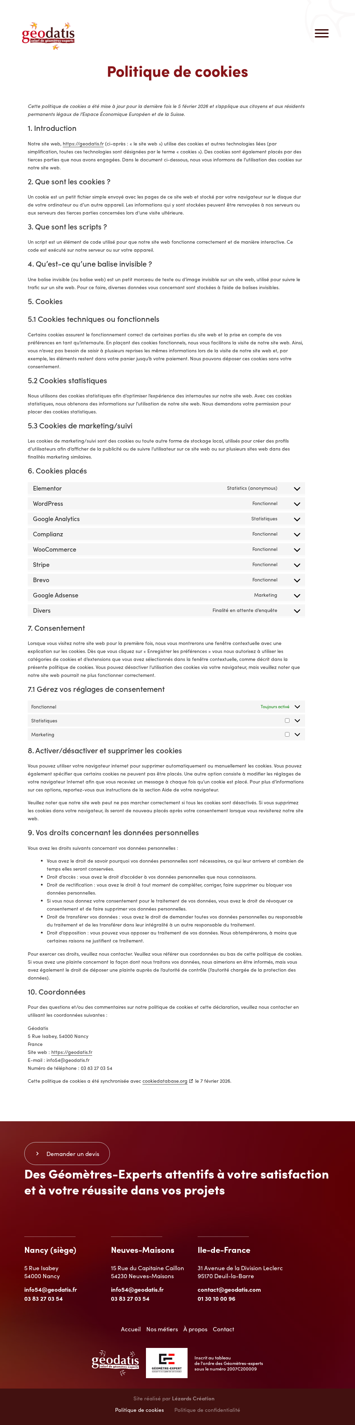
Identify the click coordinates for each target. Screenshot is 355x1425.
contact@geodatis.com (229, 1289)
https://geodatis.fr (83, 143)
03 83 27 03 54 (43, 1298)
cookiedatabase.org (165, 1081)
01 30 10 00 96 (216, 1298)
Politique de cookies (139, 1409)
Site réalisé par (174, 1398)
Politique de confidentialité (207, 1409)
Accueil (131, 1329)
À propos (195, 1329)
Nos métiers (162, 1329)
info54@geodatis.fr (50, 1289)
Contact (223, 1329)
